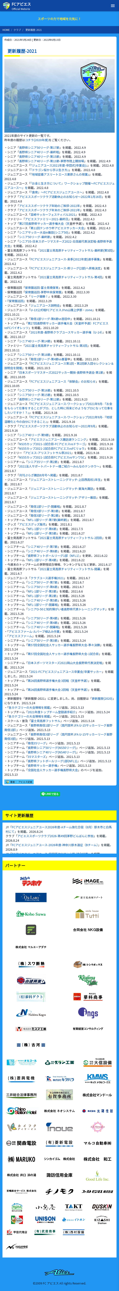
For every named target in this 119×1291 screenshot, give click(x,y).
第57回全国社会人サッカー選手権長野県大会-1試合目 (63, 654)
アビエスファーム (20, 636)
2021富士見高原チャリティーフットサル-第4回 (71, 277)
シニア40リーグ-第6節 (42, 551)
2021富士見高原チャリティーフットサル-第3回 (56, 345)
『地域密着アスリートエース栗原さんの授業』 (60, 174)
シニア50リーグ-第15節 (35, 395)
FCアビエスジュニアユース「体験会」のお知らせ (63, 381)
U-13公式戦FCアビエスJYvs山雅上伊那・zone (61, 310)
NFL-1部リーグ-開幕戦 (43, 604)
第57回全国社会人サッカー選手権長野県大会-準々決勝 (64, 645)
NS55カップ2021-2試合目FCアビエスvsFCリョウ (51, 448)
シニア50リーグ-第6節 (42, 587)
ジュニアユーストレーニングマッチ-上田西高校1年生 (66, 479)
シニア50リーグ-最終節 (34, 237)
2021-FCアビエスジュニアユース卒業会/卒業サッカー (66, 671)
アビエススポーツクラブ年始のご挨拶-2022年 (49, 206)
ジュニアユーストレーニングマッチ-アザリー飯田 (63, 497)
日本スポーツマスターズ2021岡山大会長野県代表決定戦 (65, 663)
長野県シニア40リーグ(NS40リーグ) (52, 752)
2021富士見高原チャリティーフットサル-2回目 (71, 538)
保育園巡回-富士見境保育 (41, 287)
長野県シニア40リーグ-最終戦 (39, 152)
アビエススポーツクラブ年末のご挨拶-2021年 (49, 210)
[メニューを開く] (113, 5)
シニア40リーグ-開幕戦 (43, 627)
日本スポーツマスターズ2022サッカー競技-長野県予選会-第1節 (61, 372)
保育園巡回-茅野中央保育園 (43, 292)
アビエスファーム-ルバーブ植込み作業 (34, 631)
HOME (6, 30)
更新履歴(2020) (102, 698)
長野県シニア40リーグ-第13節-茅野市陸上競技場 (51, 161)
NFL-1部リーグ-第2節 (42, 596)
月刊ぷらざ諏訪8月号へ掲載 (37, 475)
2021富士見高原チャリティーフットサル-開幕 (70, 569)
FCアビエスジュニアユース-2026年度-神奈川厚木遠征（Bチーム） (55, 845)
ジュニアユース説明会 (45, 305)
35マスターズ (37, 756)
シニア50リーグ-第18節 (35, 354)
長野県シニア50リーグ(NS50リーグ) (52, 747)
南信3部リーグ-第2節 (45, 515)
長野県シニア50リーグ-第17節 (39, 147)
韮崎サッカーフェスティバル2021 (53, 214)
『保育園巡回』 (16, 301)
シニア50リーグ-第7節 (42, 582)
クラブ (17, 30)
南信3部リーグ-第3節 (45, 511)
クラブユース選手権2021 (47, 578)
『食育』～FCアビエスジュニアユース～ (56, 192)
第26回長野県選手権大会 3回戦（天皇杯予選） (58, 680)
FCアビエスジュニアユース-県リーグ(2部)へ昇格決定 (66, 268)
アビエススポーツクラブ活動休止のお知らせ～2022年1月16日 (60, 197)
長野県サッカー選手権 (42, 765)
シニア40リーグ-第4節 (42, 622)
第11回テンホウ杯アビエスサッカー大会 (57, 228)
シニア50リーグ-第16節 (35, 390)
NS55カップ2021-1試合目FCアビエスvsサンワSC (52, 457)
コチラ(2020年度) (37, 140)
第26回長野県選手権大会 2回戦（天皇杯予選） (58, 689)
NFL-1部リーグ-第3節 (42, 591)
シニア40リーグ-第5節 (42, 600)
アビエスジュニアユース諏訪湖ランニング (58, 439)
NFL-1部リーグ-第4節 (42, 560)
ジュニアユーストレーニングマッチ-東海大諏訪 (62, 488)
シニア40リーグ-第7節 (42, 546)
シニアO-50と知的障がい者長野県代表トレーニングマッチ (66, 609)
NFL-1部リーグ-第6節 (42, 529)
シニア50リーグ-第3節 (42, 640)
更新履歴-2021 (33, 30)
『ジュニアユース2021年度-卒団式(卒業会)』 (59, 165)
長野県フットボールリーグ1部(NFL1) (52, 761)
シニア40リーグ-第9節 (34, 435)
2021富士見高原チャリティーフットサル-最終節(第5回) (76, 250)
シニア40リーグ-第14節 (35, 341)
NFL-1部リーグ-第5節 (42, 533)
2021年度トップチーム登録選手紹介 (52, 712)
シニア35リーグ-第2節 (42, 462)
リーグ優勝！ (39, 296)
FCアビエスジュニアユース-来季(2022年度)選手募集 (65, 259)
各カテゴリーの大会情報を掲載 (29, 707)
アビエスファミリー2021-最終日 (46, 219)
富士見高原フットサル (45, 721)
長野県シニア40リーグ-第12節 (39, 399)
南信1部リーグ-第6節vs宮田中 (50, 319)
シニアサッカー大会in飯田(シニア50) (43, 232)
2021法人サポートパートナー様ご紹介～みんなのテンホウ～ (59, 466)
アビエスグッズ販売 (32, 524)
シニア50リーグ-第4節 (42, 618)
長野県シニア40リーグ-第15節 (39, 156)
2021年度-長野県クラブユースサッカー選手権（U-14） (66, 332)
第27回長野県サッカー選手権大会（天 (44, 223)
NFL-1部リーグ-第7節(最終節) (47, 520)
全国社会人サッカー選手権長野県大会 (53, 770)
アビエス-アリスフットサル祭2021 (48, 453)
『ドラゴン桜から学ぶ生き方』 (50, 170)
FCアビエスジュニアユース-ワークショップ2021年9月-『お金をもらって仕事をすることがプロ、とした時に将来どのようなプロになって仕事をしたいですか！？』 (58, 408)
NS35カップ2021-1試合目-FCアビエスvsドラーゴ (52, 444)
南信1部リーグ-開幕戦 (45, 506)
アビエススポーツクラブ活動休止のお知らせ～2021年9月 (57, 426)
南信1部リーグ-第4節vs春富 (49, 359)
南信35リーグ (37, 743)
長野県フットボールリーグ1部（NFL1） (53, 555)
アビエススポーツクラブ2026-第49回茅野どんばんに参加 (55, 836)
